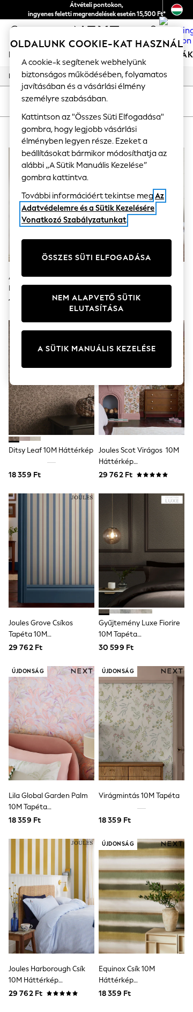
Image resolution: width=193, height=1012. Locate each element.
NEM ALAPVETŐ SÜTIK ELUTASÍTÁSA (96, 303)
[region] (96, 206)
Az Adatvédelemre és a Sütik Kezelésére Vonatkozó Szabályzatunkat (92, 208)
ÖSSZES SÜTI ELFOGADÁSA (96, 257)
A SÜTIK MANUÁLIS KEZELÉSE (97, 348)
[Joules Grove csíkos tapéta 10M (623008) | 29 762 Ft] (51, 550)
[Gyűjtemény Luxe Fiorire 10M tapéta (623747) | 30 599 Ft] (141, 550)
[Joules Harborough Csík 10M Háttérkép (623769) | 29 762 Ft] (51, 896)
